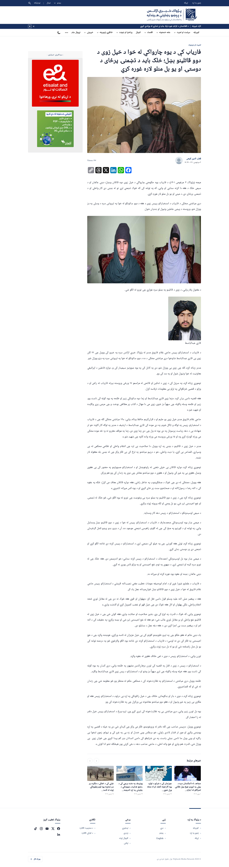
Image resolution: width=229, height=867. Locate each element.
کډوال (138, 32)
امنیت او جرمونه (194, 45)
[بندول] (33, 26)
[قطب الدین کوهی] (179, 160)
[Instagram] (41, 828)
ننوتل (49, 3)
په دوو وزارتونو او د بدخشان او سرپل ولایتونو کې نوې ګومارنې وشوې (160, 26)
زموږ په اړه (196, 3)
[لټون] (29, 3)
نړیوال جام (76, 32)
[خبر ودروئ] (29, 26)
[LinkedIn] (58, 834)
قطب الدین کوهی (193, 159)
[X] (53, 828)
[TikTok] (35, 828)
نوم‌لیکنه (37, 3)
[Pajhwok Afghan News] (172, 15)
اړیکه (186, 3)
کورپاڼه (196, 32)
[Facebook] (58, 828)
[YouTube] (47, 828)
